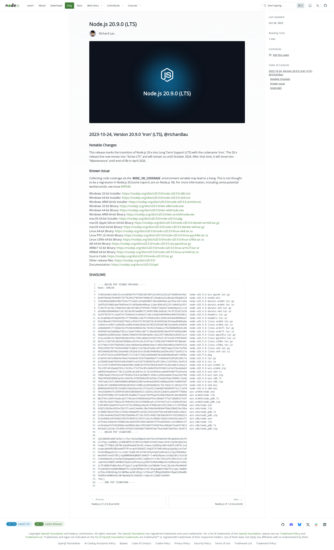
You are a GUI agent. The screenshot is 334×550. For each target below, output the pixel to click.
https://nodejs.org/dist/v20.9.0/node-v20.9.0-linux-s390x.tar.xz (163, 239)
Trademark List (34, 537)
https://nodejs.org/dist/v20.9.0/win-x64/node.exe (152, 210)
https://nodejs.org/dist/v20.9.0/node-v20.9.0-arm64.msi (165, 202)
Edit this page (281, 55)
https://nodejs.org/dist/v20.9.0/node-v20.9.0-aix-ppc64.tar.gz (151, 244)
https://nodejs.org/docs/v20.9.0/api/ (135, 264)
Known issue (99, 170)
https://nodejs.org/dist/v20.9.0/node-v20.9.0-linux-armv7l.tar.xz (158, 248)
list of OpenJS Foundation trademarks (117, 537)
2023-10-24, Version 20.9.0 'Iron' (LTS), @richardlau (138, 134)
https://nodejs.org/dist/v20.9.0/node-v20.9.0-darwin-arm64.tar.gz (177, 223)
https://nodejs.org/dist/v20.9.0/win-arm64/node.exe (160, 214)
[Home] (12, 5)
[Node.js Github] (325, 5)
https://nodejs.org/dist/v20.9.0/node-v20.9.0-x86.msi (156, 193)
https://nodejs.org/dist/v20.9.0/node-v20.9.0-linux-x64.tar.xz (154, 231)
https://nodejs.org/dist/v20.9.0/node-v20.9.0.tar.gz (140, 256)
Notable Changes (103, 145)
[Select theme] (310, 5)
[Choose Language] (318, 5)
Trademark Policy (290, 533)
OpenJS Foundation (52, 533)
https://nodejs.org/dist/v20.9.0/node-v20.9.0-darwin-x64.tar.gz (164, 227)
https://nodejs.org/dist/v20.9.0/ (134, 260)
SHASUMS (97, 274)
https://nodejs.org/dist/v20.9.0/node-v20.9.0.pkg (150, 218)
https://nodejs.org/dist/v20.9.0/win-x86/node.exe (152, 206)
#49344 (125, 186)
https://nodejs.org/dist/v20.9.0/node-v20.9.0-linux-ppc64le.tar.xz (166, 235)
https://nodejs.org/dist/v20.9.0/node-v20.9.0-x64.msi (156, 198)
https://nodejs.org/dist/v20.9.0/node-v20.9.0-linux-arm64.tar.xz (158, 252)
